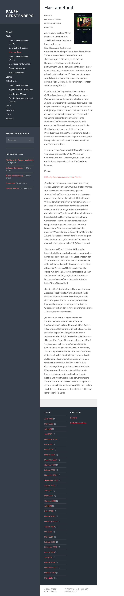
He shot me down (16, 72)
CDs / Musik (11, 81)
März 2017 (48, 578)
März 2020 (48, 511)
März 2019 (48, 537)
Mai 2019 (48, 532)
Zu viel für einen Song (14, 176)
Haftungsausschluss (78, 423)
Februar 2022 (49, 470)
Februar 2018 (49, 562)
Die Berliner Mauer (17, 94)
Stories (9, 77)
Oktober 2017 (50, 573)
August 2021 (49, 485)
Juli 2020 (48, 506)
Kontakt (9, 118)
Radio (8, 105)
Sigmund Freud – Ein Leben (21, 89)
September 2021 (51, 480)
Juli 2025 (48, 429)
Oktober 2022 (50, 465)
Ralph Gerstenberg (20, 13)
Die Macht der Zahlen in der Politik (20, 160)
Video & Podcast (12, 188)
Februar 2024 (49, 455)
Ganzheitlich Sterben (18, 48)
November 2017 (50, 567)
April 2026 (48, 419)
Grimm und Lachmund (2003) (19, 58)
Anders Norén (82, 589)
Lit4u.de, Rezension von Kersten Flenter (63, 177)
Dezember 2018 (50, 547)
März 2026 (48, 424)
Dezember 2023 (50, 460)
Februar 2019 (49, 542)
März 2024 (48, 449)
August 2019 (49, 526)
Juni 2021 (48, 491)
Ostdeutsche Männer (14, 168)
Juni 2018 (48, 557)
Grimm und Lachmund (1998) (19, 42)
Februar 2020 (49, 516)
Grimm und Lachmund (19, 85)
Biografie (10, 110)
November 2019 (50, 521)
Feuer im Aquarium (17, 68)
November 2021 (50, 475)
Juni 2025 (48, 434)
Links (8, 114)
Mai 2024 (48, 444)
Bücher (9, 36)
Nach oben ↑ (71, 592)
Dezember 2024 (50, 439)
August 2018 (49, 552)
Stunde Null (10, 183)
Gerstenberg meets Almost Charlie (21, 100)
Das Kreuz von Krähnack (20, 64)
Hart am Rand (15, 52)
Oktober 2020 (50, 501)
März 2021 (48, 496)
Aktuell (9, 32)
